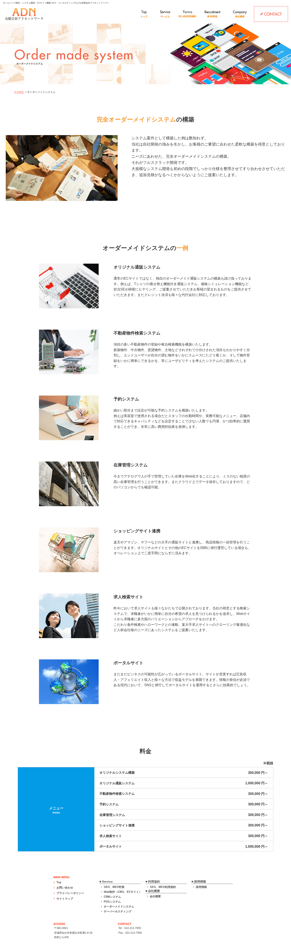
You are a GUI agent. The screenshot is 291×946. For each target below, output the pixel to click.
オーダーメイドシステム (119, 906)
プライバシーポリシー (70, 893)
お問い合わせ (64, 887)
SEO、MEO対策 (114, 887)
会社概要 (155, 896)
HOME (19, 92)
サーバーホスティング (117, 911)
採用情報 (201, 887)
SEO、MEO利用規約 (163, 887)
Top (58, 882)
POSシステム (112, 901)
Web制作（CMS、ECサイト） (123, 891)
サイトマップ (64, 898)
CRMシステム (112, 896)
